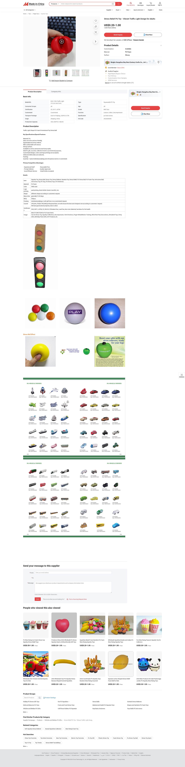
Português (60, 755)
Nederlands (96, 755)
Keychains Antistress (98, 708)
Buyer (117, 10)
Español (53, 755)
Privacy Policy (121, 759)
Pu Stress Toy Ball (132, 738)
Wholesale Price (95, 753)
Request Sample (138, 40)
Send (37, 599)
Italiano (83, 755)
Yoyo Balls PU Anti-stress (134, 708)
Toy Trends (38, 743)
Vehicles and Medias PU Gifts (31, 708)
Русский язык (75, 755)
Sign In (107, 83)
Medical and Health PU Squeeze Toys (103, 705)
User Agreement (103, 759)
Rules (160, 10)
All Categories (30, 10)
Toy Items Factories (46, 738)
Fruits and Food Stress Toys (66, 705)
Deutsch (89, 755)
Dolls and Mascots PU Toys (31, 705)
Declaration (112, 759)
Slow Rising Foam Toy (71, 729)
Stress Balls (95, 701)
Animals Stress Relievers (134, 701)
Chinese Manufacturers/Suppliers (69, 753)
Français (67, 755)
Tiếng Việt (136, 755)
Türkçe (130, 755)
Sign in (160, 5)
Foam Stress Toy (118, 738)
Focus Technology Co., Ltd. (80, 759)
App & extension (138, 10)
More (24, 746)
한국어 (108, 755)
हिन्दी (118, 755)
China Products (55, 753)
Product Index (125, 753)
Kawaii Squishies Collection (53, 729)
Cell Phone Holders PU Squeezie (67, 708)
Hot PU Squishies (63, 701)
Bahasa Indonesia (146, 755)
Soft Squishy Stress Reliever (33, 729)
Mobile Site (134, 753)
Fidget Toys (36, 13)
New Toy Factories (61, 738)
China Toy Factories (30, 738)
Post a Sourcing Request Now (77, 599)
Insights (141, 753)
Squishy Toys (44, 13)
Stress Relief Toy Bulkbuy (53, 743)
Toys (29, 13)
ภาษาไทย (124, 755)
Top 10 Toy (28, 743)
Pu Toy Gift (91, 738)
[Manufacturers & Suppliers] (33, 4)
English (47, 755)
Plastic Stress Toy (103, 738)
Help (127, 10)
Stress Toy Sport (146, 738)
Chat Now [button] (149, 35)
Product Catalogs (50, 698)
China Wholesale (84, 753)
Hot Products (45, 753)
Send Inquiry (118, 35)
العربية (102, 755)
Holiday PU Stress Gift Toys (31, 701)
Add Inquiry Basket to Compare (61, 81)
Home (24, 13)
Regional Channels (115, 753)
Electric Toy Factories (77, 738)
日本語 (113, 755)
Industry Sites (104, 753)
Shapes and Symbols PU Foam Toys (137, 705)
